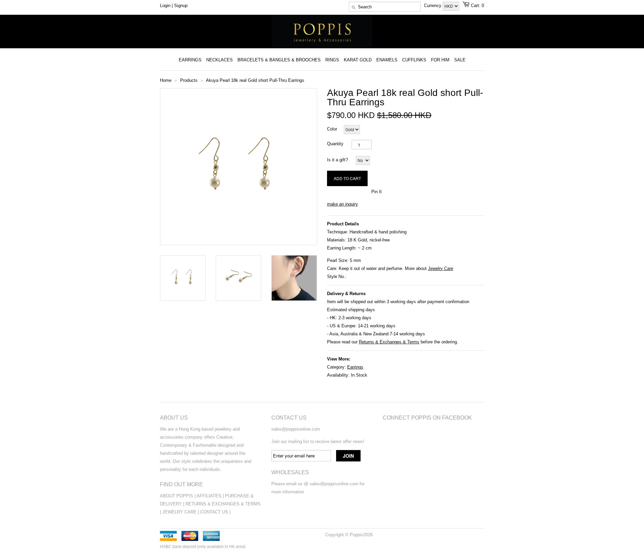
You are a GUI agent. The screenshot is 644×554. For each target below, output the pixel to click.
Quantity (335, 143)
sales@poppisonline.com (295, 429)
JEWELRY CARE (180, 511)
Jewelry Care (440, 268)
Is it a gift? (337, 159)
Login (165, 5)
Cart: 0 (477, 5)
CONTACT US (214, 511)
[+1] (362, 191)
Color (332, 128)
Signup (180, 5)
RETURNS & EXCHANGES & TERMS (223, 503)
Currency (433, 5)
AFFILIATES (209, 495)
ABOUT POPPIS (176, 495)
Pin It (376, 191)
